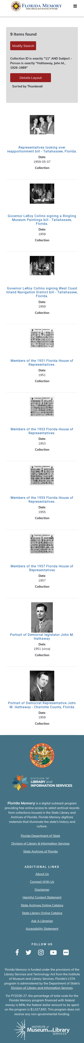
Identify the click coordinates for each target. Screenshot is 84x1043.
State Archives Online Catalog (42, 905)
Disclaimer (42, 890)
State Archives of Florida (40, 851)
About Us (42, 874)
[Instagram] (41, 953)
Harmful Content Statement (42, 897)
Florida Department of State (40, 836)
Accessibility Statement (42, 929)
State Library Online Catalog (42, 913)
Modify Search (23, 46)
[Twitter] (28, 953)
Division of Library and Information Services (42, 988)
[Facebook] (17, 953)
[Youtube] (53, 953)
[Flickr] (66, 953)
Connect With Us (42, 882)
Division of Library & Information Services (40, 843)
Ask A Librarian (42, 921)
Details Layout (31, 78)
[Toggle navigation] (75, 7)
